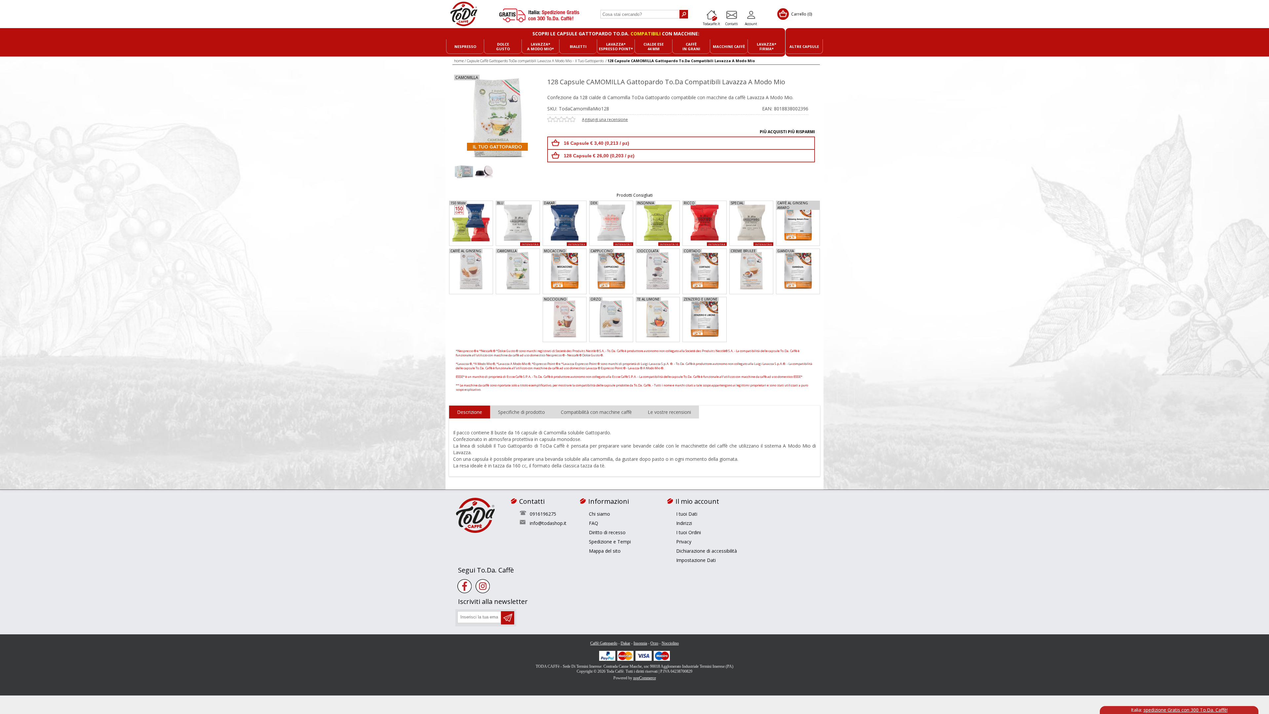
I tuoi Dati (686, 514)
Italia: (1179, 710)
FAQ (593, 523)
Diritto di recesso (607, 532)
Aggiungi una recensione (605, 119)
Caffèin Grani (691, 46)
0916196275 (543, 514)
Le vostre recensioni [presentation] (669, 412)
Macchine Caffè (729, 46)
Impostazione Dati (696, 560)
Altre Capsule (804, 46)
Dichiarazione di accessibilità (706, 551)
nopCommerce (644, 678)
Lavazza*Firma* (766, 46)
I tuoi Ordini (688, 532)
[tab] (469, 412)
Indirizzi (684, 523)
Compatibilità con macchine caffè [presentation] (596, 412)
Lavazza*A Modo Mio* (540, 46)
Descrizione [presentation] (469, 412)
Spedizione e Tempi (610, 541)
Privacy (683, 541)
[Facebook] (464, 586)
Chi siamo (599, 514)
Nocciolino (670, 643)
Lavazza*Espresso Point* (616, 46)
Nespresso (465, 46)
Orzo (654, 643)
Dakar (625, 643)
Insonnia (640, 643)
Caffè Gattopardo (603, 643)
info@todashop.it (548, 523)
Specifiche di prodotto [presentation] (521, 412)
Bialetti (578, 46)
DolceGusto (503, 46)
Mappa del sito (605, 551)
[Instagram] (482, 586)
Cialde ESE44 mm (653, 46)
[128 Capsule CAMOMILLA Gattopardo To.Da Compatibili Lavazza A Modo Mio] (464, 171)
